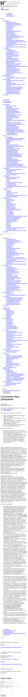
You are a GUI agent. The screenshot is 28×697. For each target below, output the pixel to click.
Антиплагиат (6, 629)
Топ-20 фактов (9, 199)
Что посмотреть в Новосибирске (14, 182)
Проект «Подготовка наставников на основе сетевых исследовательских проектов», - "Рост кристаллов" (15, 379)
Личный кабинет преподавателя (14, 88)
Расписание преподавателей (13, 350)
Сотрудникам (9, 14)
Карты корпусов (10, 62)
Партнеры (5, 94)
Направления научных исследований (15, 138)
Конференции (9, 141)
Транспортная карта (11, 384)
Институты (9, 366)
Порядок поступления (11, 328)
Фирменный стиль (10, 207)
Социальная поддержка (12, 58)
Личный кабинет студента (12, 52)
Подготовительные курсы (12, 37)
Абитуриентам (9, 319)
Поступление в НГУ (11, 106)
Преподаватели (10, 311)
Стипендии (9, 57)
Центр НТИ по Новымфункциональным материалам (13, 159)
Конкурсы (8, 361)
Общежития (9, 39)
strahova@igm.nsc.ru (9, 409)
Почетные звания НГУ (11, 220)
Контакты (5, 231)
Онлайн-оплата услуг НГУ (12, 65)
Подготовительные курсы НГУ (14, 115)
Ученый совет (9, 314)
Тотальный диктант (11, 183)
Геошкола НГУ (10, 371)
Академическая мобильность (13, 364)
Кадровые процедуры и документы (15, 80)
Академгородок (10, 212)
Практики (8, 342)
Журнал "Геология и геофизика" (14, 355)
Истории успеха (10, 76)
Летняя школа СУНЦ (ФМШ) (13, 122)
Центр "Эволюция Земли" (9, 367)
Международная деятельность (13, 217)
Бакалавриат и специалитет (13, 23)
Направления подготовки (12, 346)
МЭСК (8, 143)
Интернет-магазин (10, 208)
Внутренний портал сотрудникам (14, 87)
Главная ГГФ (6, 307)
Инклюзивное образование (13, 117)
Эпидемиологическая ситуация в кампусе (16, 195)
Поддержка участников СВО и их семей (16, 230)
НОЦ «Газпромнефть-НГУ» (13, 148)
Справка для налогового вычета (14, 72)
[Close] (1, 675)
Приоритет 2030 (10, 200)
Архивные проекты (11, 229)
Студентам (9, 13)
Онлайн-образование (11, 109)
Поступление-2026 (11, 22)
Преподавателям (10, 16)
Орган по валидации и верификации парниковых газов (14, 153)
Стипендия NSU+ (10, 26)
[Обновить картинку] (1, 684)
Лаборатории (9, 362)
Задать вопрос (4, 404)
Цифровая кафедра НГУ (12, 134)
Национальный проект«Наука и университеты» (12, 162)
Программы (9, 107)
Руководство (9, 203)
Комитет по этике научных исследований (16, 166)
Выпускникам (6, 75)
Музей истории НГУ (11, 221)
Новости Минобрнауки (12, 196)
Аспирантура (9, 28)
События (8, 191)
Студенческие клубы (11, 185)
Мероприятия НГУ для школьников (15, 36)
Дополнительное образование (13, 112)
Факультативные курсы (12, 71)
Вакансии (8, 81)
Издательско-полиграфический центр (15, 227)
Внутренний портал (11, 351)
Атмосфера (6, 175)
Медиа (5, 188)
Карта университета (11, 326)
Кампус (8, 179)
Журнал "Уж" (9, 194)
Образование (6, 104)
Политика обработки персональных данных (11, 647)
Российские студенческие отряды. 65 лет (16, 186)
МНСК (8, 142)
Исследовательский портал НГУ (14, 139)
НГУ (4, 389)
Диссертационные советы (12, 144)
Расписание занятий (11, 331)
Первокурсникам (10, 53)
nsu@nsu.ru (9, 655)
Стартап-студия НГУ (11, 174)
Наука (4, 135)
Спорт (7, 181)
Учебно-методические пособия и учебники (16, 340)
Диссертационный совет (12, 363)
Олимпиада (9, 370)
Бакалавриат (9, 320)
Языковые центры (10, 113)
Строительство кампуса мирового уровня (16, 216)
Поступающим (7, 318)
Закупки (8, 223)
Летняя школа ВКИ (11, 125)
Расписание (9, 49)
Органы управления (11, 204)
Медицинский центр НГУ (12, 68)
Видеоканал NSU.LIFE (12, 192)
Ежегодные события (11, 178)
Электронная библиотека (12, 126)
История (8, 226)
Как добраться (9, 213)
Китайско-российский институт (14, 129)
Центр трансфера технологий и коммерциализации (14, 170)
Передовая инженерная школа (13, 155)
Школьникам (6, 368)
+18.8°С (2, 18)
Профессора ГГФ (10, 313)
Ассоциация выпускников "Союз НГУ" (16, 77)
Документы (6, 385)
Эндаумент (9, 222)
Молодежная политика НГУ (13, 177)
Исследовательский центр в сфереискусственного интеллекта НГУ (14, 165)
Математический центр (12, 150)
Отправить (3, 695)
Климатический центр (11, 151)
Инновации (6, 168)
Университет (6, 198)
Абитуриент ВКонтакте (12, 327)
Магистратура (9, 27)
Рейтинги (8, 201)
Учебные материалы (11, 341)
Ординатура (9, 30)
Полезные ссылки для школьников (14, 40)
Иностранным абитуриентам (13, 31)
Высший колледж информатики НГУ (15, 124)
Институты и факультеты (12, 108)
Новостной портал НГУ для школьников (16, 46)
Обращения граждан (8, 632)
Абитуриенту (6, 20)
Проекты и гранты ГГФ (12, 358)
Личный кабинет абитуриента (13, 24)
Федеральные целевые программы (14, 146)
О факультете (6, 309)
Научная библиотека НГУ (12, 54)
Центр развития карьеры (12, 55)
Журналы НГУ (9, 147)
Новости (8, 190)
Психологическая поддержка (13, 70)
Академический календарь (12, 111)
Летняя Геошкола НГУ (11, 372)
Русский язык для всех (11, 116)
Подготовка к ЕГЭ (10, 33)
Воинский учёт (10, 74)
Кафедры (8, 315)
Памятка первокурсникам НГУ (14, 383)
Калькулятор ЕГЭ (10, 32)
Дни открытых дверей (11, 35)
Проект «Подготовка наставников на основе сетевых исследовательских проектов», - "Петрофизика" (15, 375)
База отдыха (9, 187)
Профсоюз (8, 225)
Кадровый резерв (10, 83)
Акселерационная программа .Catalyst (15, 173)
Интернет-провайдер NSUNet (13, 61)
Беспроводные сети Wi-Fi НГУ (13, 63)
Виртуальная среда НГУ (12, 59)
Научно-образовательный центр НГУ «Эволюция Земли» (15, 132)
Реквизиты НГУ (10, 205)
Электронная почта (11, 50)
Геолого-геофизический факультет (11, 390)
